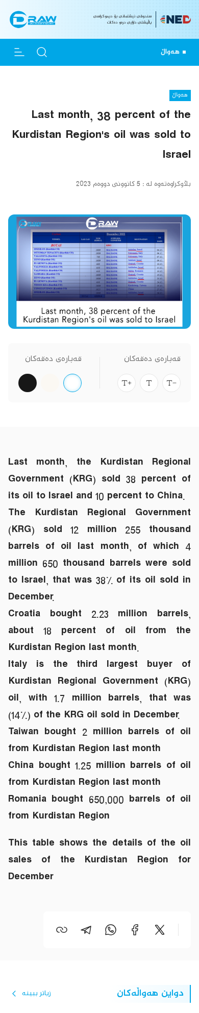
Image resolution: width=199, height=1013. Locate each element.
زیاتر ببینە (36, 993)
